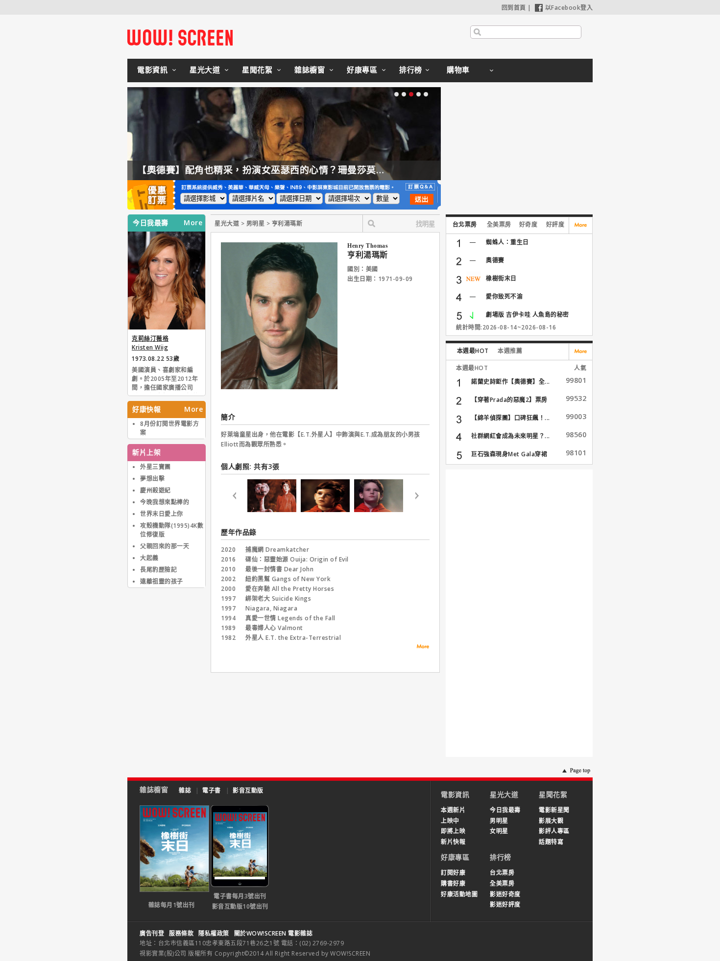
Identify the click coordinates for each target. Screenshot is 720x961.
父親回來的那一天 (164, 546)
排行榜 (410, 69)
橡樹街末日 (501, 278)
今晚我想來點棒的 (164, 502)
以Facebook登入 (569, 7)
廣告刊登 (152, 933)
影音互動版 (248, 790)
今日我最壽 (505, 810)
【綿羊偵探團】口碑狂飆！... (510, 418)
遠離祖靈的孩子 (161, 581)
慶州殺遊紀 (155, 490)
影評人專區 (554, 831)
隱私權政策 (213, 933)
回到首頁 (514, 7)
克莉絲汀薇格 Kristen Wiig (150, 343)
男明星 (499, 821)
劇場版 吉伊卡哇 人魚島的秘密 (527, 314)
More (193, 222)
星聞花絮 (257, 69)
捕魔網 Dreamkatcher (277, 549)
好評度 (555, 224)
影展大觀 (551, 821)
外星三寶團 (155, 467)
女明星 (499, 831)
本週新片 (453, 810)
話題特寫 (551, 842)
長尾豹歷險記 (158, 569)
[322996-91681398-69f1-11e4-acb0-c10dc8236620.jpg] (271, 510)
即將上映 (453, 831)
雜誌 (185, 790)
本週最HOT (473, 351)
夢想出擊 (152, 478)
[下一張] (416, 497)
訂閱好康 (453, 872)
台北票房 (465, 224)
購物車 (458, 69)
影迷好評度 (505, 904)
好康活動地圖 (459, 894)
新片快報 (453, 842)
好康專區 (362, 69)
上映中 (450, 821)
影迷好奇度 (505, 894)
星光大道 (205, 69)
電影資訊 (152, 69)
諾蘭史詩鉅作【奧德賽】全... (510, 381)
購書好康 (453, 883)
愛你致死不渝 (504, 296)
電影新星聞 (554, 810)
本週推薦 (510, 351)
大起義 (149, 558)
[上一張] (234, 497)
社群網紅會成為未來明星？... (510, 436)
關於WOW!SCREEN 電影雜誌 (273, 933)
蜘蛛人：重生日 (507, 242)
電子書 (211, 790)
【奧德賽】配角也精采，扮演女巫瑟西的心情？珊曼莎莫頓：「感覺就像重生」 (302, 170)
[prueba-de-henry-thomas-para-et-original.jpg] (378, 510)
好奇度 (528, 224)
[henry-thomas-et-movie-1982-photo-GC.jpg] (325, 510)
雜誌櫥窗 (309, 69)
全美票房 (499, 224)
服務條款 (181, 933)
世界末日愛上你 (161, 514)
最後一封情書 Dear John (279, 569)
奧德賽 (495, 260)
